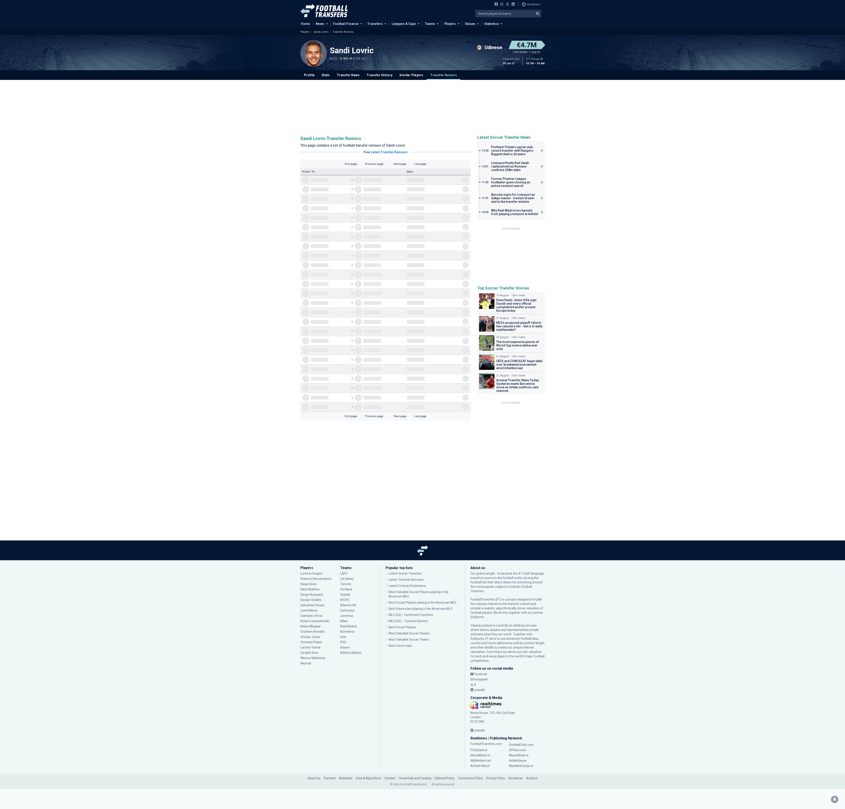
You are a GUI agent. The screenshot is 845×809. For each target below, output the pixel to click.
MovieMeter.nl (480, 755)
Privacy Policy (495, 778)
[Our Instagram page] (500, 4)
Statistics (491, 24)
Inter (343, 637)
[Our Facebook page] (495, 4)
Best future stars (400, 645)
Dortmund (347, 610)
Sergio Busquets (311, 594)
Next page (400, 164)
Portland (346, 589)
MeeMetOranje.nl (521, 766)
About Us (314, 778)
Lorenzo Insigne (311, 573)
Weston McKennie (312, 658)
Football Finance (346, 24)
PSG (343, 642)
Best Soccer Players (402, 627)
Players (450, 24)
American (533, 4)
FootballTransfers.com (486, 744)
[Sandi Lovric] (313, 53)
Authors (531, 778)
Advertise (346, 778)
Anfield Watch (480, 766)
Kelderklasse (518, 760)
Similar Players (411, 75)
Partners (330, 778)
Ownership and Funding (415, 778)
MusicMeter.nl (518, 755)
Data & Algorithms (368, 778)
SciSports (477, 617)
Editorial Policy (445, 778)
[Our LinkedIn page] (512, 4)
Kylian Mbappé (310, 626)
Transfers (375, 24)
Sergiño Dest (309, 652)
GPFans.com (517, 750)
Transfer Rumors (343, 31)
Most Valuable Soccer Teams (409, 639)
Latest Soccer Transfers (405, 573)
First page (351, 164)
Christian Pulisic (311, 642)
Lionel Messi (309, 610)
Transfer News (348, 75)
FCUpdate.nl (478, 750)
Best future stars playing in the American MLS (420, 608)
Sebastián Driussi (312, 605)
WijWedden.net (480, 760)
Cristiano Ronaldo (312, 631)
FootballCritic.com (521, 744)
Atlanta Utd (348, 605)
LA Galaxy (347, 578)
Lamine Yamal (310, 647)
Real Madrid (348, 626)
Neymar (305, 663)
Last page (420, 164)
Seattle (345, 594)
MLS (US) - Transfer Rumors (408, 621)
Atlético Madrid (350, 652)
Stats (326, 75)
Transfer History (379, 75)
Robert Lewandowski (314, 621)
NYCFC (345, 600)
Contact (389, 778)
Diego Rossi (308, 584)
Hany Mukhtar (310, 589)
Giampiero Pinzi (311, 615)
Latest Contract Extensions (407, 586)
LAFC (343, 573)
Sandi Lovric (321, 31)
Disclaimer (515, 778)
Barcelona (347, 631)
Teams (430, 24)
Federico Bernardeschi (315, 578)
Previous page (374, 164)
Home (305, 24)
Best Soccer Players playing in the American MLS (422, 602)
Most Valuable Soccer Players (409, 633)
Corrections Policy (470, 778)
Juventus (346, 615)
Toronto (345, 584)
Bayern (345, 647)
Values (470, 24)
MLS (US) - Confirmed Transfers (411, 615)
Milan (344, 621)
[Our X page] (507, 4)
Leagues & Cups (404, 24)
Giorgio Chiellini (310, 600)
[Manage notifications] (834, 799)
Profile (309, 75)
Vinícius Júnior (310, 637)
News (320, 24)
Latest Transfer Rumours (406, 579)
